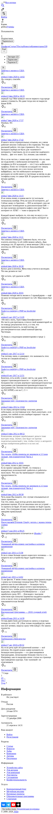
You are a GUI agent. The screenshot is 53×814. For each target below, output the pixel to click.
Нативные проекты (15, 794)
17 (4, 680)
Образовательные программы (20, 796)
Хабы (9, 751)
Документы (12, 775)
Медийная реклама (15, 791)
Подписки (12, 62)
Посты (20, 46)
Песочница (12, 758)
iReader (37, 533)
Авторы (10, 756)
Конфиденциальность (17, 780)
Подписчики (12, 60)
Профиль (5, 46)
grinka (4, 77)
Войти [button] (4, 17)
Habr (16, 811)
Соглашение (12, 777)
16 (2, 680)
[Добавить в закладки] (15, 86)
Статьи (13, 46)
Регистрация (12, 737)
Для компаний (13, 772)
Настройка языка (9, 809)
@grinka (10, 27)
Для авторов (12, 770)
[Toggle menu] (2, 3)
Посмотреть (6, 87)
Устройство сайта (15, 767)
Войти (10, 734)
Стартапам (11, 799)
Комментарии (39, 46)
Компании (11, 753)
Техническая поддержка (28, 809)
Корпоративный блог (16, 789)
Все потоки (10, 2)
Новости (27, 46)
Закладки (13, 57)
